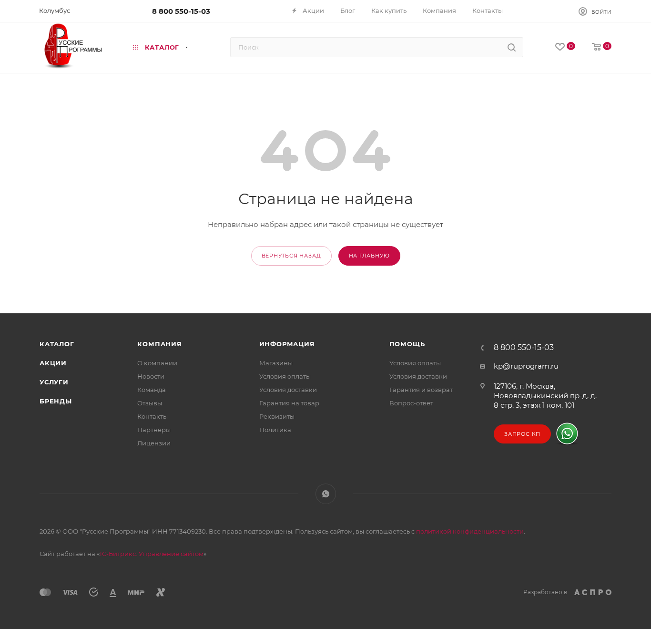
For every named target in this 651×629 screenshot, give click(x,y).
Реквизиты (277, 416)
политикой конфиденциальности (470, 531)
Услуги (54, 382)
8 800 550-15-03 (181, 11)
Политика (275, 429)
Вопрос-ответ (411, 403)
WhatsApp (325, 494)
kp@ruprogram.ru (526, 366)
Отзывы (149, 403)
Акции (53, 363)
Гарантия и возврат (421, 389)
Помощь (407, 344)
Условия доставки (288, 389)
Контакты (152, 416)
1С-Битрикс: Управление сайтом (151, 553)
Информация (287, 344)
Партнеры (154, 429)
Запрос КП (522, 434)
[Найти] (511, 47)
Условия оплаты (285, 376)
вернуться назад (291, 255)
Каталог (57, 344)
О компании (157, 363)
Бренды (56, 401)
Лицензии (154, 443)
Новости (150, 376)
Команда (151, 389)
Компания (159, 344)
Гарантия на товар (289, 403)
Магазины (276, 363)
